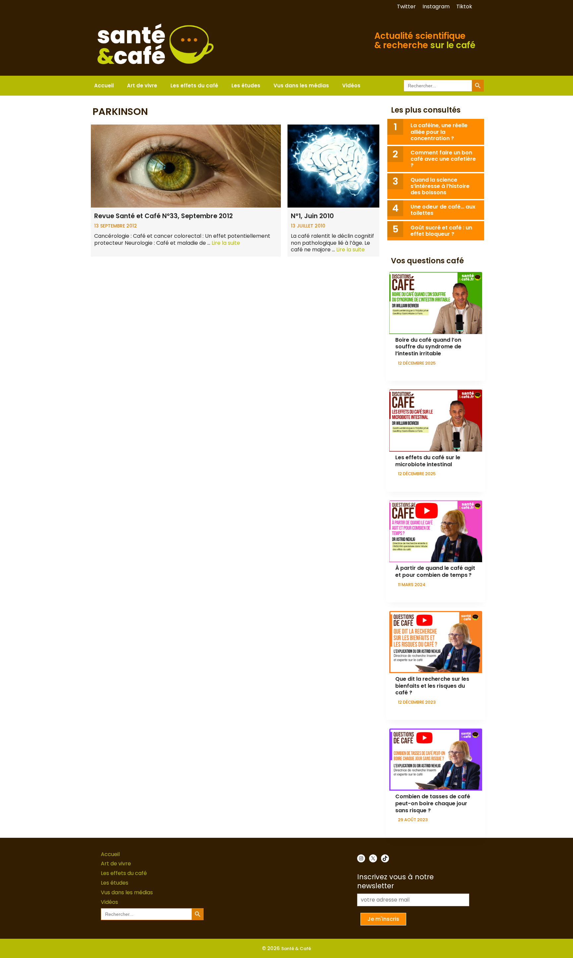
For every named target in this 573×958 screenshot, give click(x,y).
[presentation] (435, 303)
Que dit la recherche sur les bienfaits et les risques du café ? (432, 686)
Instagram (436, 6)
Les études (245, 85)
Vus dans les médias (301, 85)
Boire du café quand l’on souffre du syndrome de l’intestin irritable (428, 347)
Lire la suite (226, 243)
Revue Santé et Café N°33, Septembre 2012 (163, 216)
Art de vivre (142, 85)
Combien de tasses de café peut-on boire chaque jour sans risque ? (432, 803)
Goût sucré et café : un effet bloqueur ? (441, 231)
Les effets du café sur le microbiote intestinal (427, 461)
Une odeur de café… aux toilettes (443, 210)
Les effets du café (194, 85)
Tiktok (464, 6)
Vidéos (351, 85)
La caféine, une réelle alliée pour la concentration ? (439, 132)
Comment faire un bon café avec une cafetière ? (443, 159)
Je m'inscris (383, 919)
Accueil (104, 85)
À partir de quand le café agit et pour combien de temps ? (435, 571)
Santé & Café (296, 948)
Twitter (406, 6)
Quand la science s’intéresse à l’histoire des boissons (440, 186)
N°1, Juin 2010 (312, 216)
